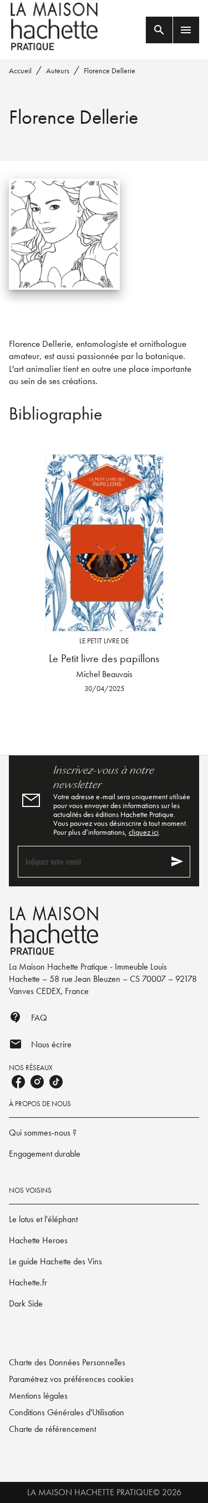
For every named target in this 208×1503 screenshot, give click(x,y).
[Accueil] (55, 26)
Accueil (20, 70)
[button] (104, 1132)
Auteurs (57, 70)
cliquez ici (144, 832)
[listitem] (18, 1081)
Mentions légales (38, 1395)
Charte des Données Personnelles (67, 1362)
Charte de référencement (52, 1429)
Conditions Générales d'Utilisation (66, 1412)
